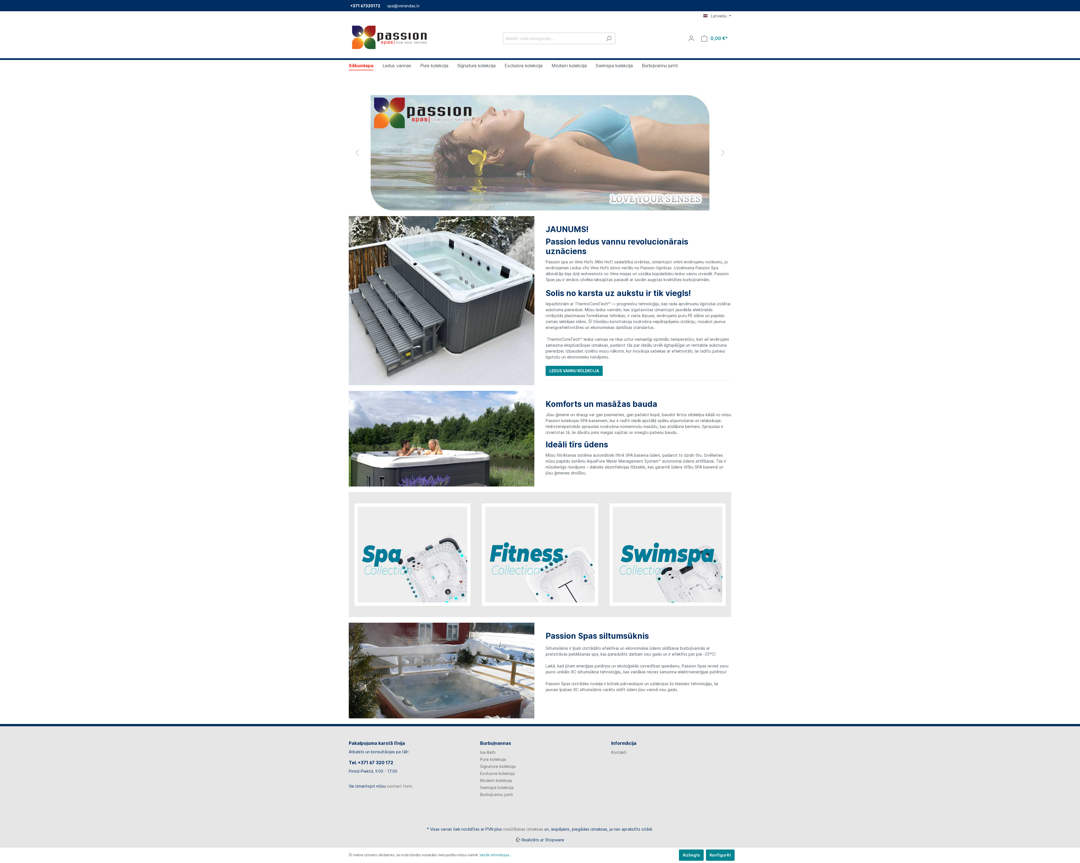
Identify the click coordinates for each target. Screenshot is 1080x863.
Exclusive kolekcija (497, 773)
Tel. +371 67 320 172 (371, 762)
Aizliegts (691, 855)
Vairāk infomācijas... (496, 855)
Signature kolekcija (498, 766)
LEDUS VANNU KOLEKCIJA (574, 370)
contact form (399, 786)
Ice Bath (488, 752)
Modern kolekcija (496, 780)
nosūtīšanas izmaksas (523, 829)
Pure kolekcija (493, 759)
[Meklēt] (608, 38)
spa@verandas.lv (403, 5)
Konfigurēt (720, 855)
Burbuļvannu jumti (496, 794)
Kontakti (619, 752)
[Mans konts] (691, 38)
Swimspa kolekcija (497, 787)
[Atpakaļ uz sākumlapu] (391, 37)
